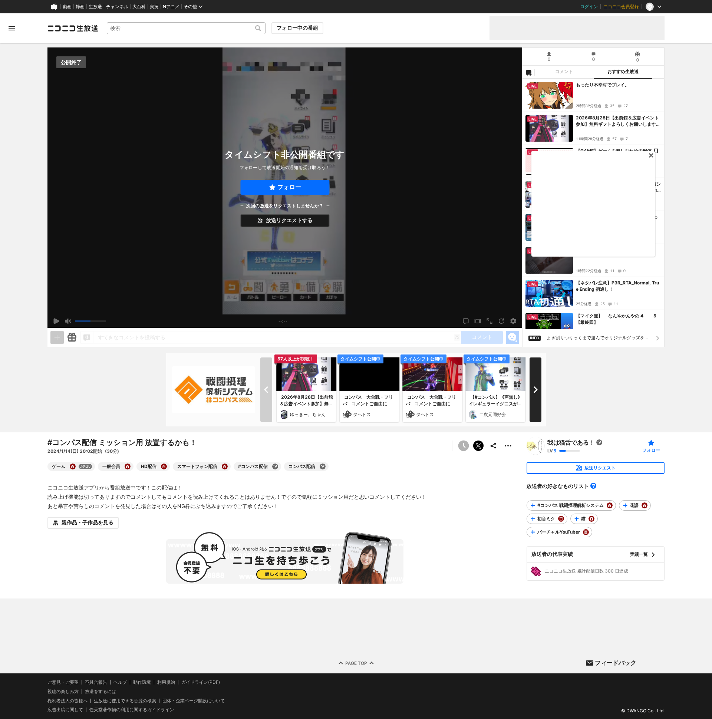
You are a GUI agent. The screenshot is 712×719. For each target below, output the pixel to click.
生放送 (95, 6)
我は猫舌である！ (571, 442)
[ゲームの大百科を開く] (73, 466)
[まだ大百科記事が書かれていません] (599, 442)
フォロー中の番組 (297, 28)
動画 (67, 6)
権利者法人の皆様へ (67, 700)
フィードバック (615, 662)
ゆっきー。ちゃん (308, 414)
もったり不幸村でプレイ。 (602, 85)
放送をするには (100, 691)
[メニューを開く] (11, 28)
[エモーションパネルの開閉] (512, 337)
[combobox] (186, 28)
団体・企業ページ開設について (193, 700)
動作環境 (142, 682)
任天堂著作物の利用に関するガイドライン (131, 710)
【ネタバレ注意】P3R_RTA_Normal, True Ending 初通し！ (617, 286)
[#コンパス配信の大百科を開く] (275, 466)
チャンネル (117, 6)
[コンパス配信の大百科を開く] (323, 466)
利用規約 (166, 682)
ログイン (589, 6)
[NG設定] (528, 72)
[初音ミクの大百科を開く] (561, 519)
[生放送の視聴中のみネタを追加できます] (57, 337)
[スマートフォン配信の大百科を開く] (225, 466)
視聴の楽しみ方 (63, 691)
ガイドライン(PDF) (200, 682)
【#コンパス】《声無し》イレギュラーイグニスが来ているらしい (495, 403)
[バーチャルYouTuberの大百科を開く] (586, 532)
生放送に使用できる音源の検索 (125, 700)
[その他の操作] (508, 446)
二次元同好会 (492, 414)
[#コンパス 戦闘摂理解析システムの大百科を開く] (610, 505)
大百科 (139, 6)
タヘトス (362, 414)
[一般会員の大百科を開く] (128, 466)
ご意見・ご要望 (63, 682)
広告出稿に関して (65, 709)
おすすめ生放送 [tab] (623, 71)
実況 (154, 6)
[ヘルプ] (593, 486)
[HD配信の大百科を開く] (164, 466)
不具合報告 (96, 682)
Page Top (356, 663)
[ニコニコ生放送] (72, 28)
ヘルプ (120, 682)
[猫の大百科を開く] (591, 519)
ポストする (478, 446)
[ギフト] (72, 337)
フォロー (289, 187)
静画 (80, 6)
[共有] (493, 446)
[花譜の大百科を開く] (644, 505)
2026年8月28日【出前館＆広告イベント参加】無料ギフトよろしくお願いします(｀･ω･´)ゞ (617, 121)
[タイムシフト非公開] (463, 446)
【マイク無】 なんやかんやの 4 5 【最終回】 (618, 319)
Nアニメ (171, 6)
